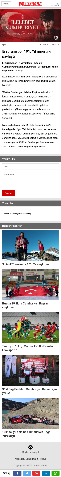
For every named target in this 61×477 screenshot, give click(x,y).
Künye (43, 458)
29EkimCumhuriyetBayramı (16, 113)
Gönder (8, 193)
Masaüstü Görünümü (25, 458)
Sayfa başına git (30, 452)
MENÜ (6, 4)
